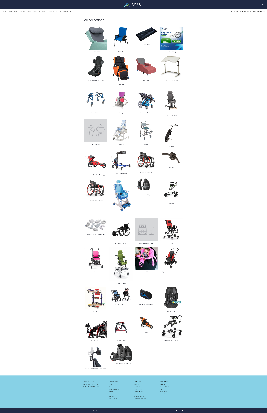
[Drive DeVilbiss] (95, 99)
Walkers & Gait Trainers (171, 340)
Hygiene (121, 144)
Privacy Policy (163, 391)
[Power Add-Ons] (121, 229)
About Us (136, 384)
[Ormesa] (171, 189)
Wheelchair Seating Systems (121, 364)
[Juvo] (146, 130)
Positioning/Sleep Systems (95, 234)
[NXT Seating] (146, 185)
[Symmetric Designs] (146, 294)
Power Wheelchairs (146, 243)
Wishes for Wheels (32, 11)
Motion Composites (96, 200)
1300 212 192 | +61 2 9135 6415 (90, 384)
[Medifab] (171, 157)
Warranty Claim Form (165, 387)
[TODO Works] (95, 326)
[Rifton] (95, 258)
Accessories (96, 52)
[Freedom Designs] (146, 99)
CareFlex (121, 84)
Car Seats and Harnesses (95, 80)
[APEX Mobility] (132, 4)
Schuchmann (121, 283)
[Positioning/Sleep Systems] (95, 225)
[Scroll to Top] (264, 405)
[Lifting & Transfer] (121, 161)
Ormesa (171, 203)
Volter (146, 332)
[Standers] (95, 298)
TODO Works (95, 340)
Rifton (96, 272)
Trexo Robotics (121, 340)
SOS (146, 272)
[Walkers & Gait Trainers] (171, 326)
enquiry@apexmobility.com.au (91, 386)
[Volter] (146, 322)
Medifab (171, 167)
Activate (121, 52)
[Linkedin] (179, 410)
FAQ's (161, 389)
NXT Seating (146, 195)
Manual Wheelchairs (146, 172)
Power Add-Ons (120, 243)
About (57, 11)
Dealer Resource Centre (140, 398)
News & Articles (138, 394)
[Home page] (95, 130)
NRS (120, 215)
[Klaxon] (171, 131)
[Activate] (121, 38)
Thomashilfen (171, 311)
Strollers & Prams (121, 305)
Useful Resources (47, 11)
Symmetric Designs (146, 304)
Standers (96, 312)
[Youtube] (182, 410)
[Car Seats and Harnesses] (95, 66)
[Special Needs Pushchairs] (171, 258)
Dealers (21, 11)
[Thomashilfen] (171, 298)
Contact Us (66, 11)
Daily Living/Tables (171, 80)
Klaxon (171, 146)
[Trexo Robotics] (121, 326)
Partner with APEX (138, 391)
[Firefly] (121, 99)
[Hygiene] (121, 130)
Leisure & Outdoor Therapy (95, 175)
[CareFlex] (121, 68)
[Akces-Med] (146, 34)
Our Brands (12, 11)
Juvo (146, 144)
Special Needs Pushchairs (171, 272)
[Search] (263, 4)
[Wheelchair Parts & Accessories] (95, 355)
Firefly (121, 113)
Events (136, 401)
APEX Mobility (171, 52)
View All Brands (113, 398)
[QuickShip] (171, 229)
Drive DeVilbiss (95, 113)
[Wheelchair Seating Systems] (121, 353)
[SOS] (146, 258)
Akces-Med (146, 44)
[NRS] (121, 195)
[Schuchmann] (121, 264)
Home (4, 11)
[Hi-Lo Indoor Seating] (171, 101)
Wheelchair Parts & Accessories (96, 369)
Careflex (146, 80)
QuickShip (171, 243)
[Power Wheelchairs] (146, 229)
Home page (96, 144)
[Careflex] (146, 66)
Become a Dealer (138, 389)
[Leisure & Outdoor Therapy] (95, 161)
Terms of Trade (164, 394)
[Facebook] (176, 410)
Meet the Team (138, 387)
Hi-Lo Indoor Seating (171, 116)
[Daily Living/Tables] (171, 66)
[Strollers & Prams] (121, 295)
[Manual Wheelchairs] (146, 160)
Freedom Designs (146, 113)
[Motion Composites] (95, 188)
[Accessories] (95, 38)
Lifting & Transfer (121, 173)
